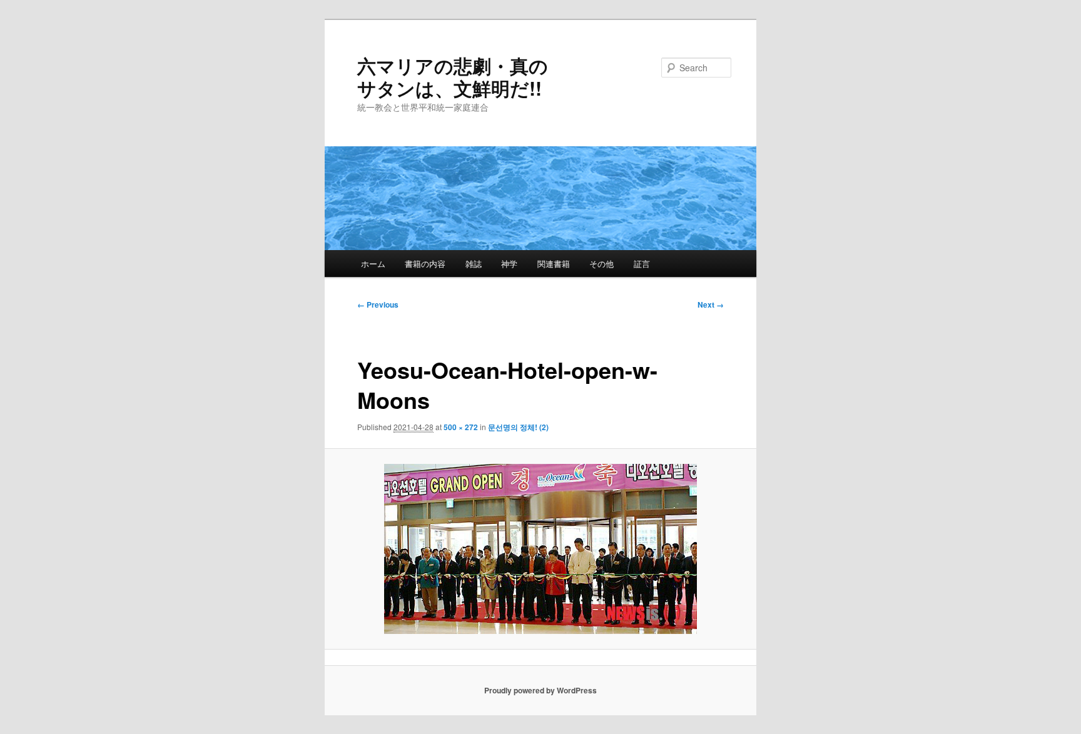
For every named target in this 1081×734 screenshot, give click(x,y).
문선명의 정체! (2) (518, 427)
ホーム (373, 263)
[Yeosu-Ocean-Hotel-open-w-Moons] (540, 549)
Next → (711, 304)
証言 (642, 263)
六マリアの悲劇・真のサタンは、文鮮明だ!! (452, 76)
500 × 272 (461, 427)
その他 (601, 263)
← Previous (377, 304)
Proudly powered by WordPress (540, 690)
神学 (509, 263)
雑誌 (473, 263)
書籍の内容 (425, 263)
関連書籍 (553, 263)
